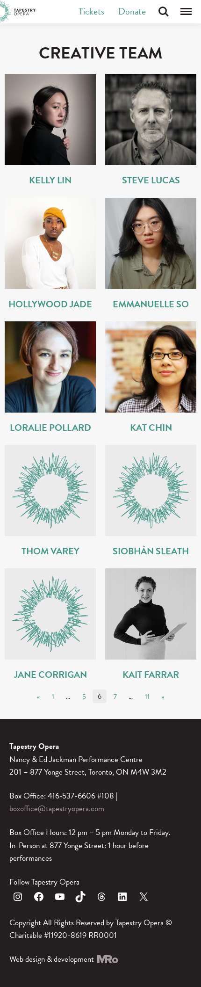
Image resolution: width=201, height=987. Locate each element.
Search (163, 12)
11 (147, 696)
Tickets (91, 11)
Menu (186, 12)
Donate (132, 11)
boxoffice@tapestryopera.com (56, 808)
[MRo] (107, 959)
